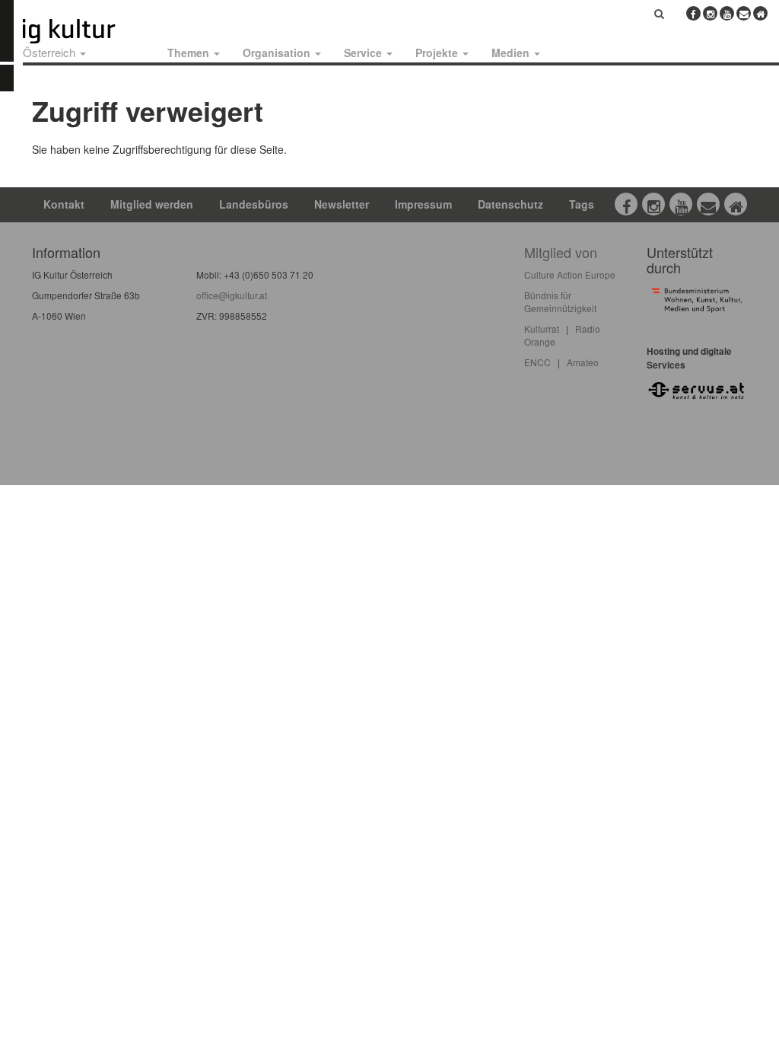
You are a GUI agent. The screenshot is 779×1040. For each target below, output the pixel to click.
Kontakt (63, 204)
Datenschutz (510, 204)
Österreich (50, 52)
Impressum (423, 204)
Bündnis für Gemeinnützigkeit (560, 301)
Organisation (278, 52)
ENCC (537, 362)
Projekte (438, 52)
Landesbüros (253, 204)
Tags (581, 204)
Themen (189, 52)
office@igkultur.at (231, 295)
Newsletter (341, 204)
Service (364, 52)
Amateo (583, 362)
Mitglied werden (151, 204)
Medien (512, 52)
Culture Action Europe (569, 274)
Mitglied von (560, 252)
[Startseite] (86, 31)
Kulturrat (541, 328)
